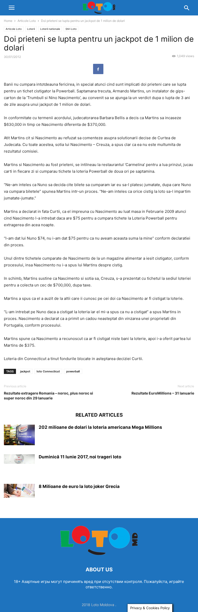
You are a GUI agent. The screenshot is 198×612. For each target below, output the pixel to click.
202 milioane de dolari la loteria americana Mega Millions (100, 427)
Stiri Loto (71, 28)
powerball (73, 371)
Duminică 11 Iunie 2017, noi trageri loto (80, 456)
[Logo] (99, 554)
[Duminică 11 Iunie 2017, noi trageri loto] (19, 459)
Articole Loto (27, 21)
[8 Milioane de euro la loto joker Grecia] (19, 491)
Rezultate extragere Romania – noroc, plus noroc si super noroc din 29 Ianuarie (48, 395)
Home (8, 21)
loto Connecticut (48, 371)
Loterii (31, 28)
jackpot (25, 371)
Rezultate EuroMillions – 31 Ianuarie (162, 393)
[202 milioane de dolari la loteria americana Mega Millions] (19, 435)
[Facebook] (98, 69)
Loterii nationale (50, 28)
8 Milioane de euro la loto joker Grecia (79, 486)
